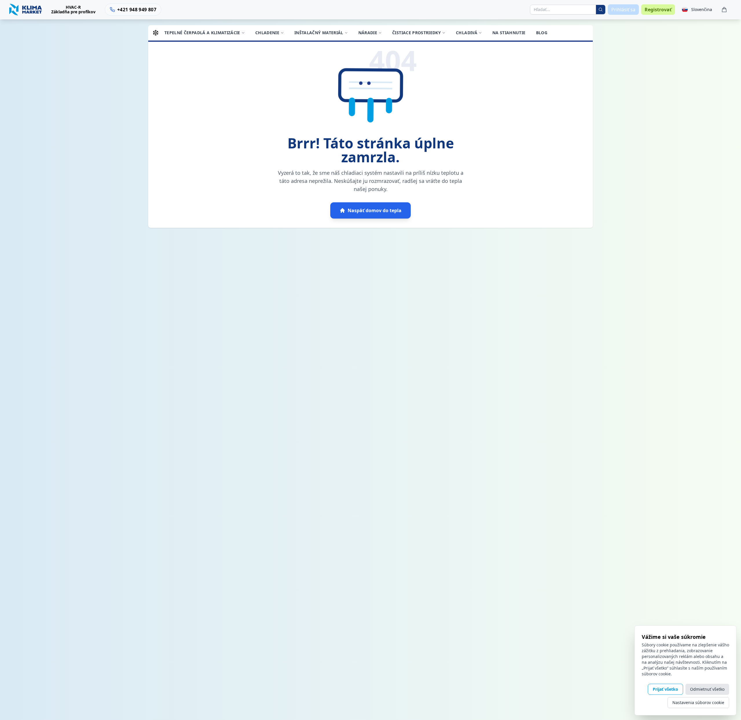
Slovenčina (701, 9)
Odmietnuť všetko (707, 689)
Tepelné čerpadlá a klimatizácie (202, 32)
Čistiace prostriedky (416, 32)
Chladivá (466, 32)
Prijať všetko (665, 689)
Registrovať (658, 9)
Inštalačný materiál (318, 32)
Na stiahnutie (509, 32)
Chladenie (267, 32)
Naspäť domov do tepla (374, 210)
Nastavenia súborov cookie (698, 702)
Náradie (367, 32)
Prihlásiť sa (623, 9)
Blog (541, 32)
